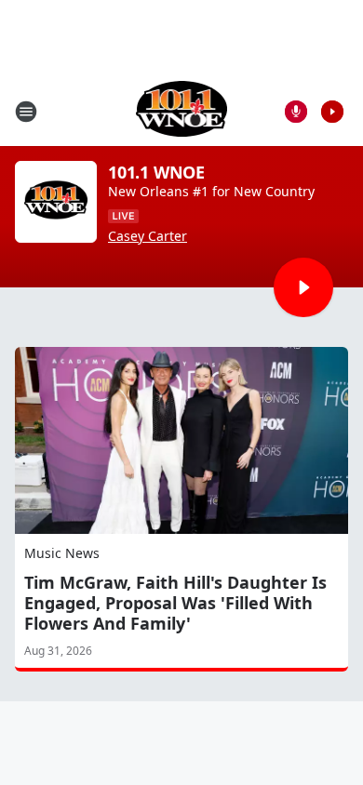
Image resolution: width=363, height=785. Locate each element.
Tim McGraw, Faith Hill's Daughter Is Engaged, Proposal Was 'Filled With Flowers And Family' (175, 602)
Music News (62, 553)
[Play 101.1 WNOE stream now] (55, 201)
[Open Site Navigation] (26, 111)
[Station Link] (182, 111)
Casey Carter (147, 236)
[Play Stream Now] (332, 111)
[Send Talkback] (296, 111)
